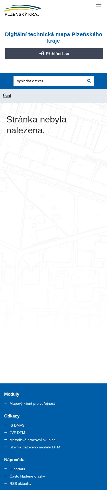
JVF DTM (17, 432)
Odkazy (11, 416)
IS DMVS (17, 425)
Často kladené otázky (27, 476)
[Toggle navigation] (99, 6)
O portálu (17, 469)
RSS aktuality (20, 483)
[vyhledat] (89, 81)
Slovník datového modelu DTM (35, 447)
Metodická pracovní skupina (33, 440)
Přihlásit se (56, 53)
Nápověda (14, 459)
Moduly (11, 394)
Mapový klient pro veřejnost (32, 403)
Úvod (7, 96)
